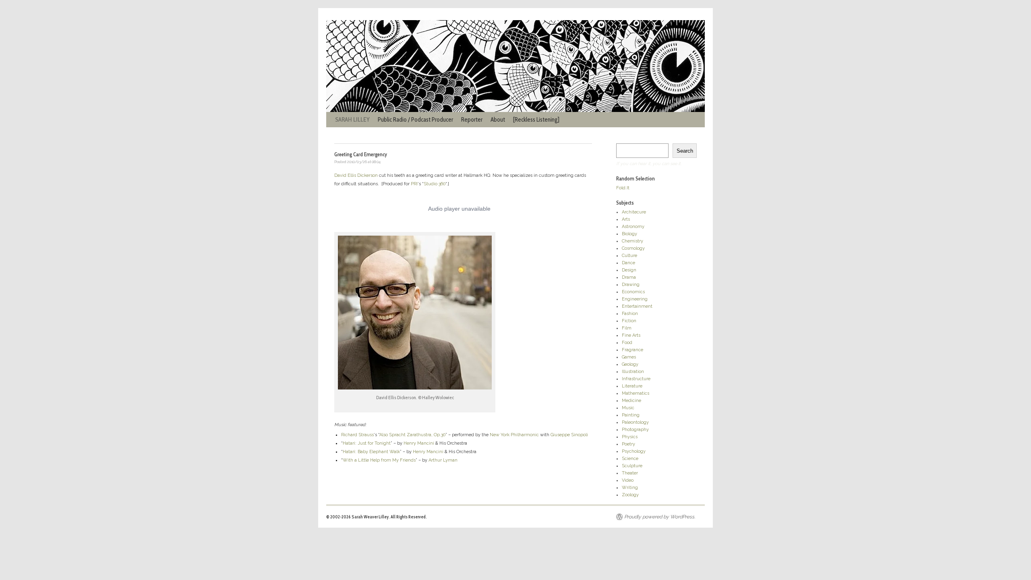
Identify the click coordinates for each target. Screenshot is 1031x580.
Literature (632, 386)
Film (626, 328)
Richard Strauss (357, 434)
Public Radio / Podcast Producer (415, 119)
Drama (629, 277)
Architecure (634, 212)
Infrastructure (636, 378)
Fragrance (632, 349)
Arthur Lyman (443, 460)
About (498, 119)
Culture (629, 255)
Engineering (635, 299)
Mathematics (635, 393)
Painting (631, 415)
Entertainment (637, 306)
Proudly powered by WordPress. (659, 517)
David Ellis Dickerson (356, 175)
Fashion (630, 313)
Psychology (634, 451)
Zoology (630, 494)
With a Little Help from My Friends (379, 460)
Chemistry (632, 241)
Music (628, 407)
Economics (633, 291)
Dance (628, 262)
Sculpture (632, 465)
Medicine (631, 400)
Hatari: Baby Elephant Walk (371, 451)
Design (629, 270)
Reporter (471, 119)
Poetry (628, 444)
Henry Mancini (419, 443)
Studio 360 (434, 183)
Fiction (629, 320)
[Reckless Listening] (536, 119)
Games (629, 357)
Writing (630, 487)
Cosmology (633, 248)
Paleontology (635, 422)
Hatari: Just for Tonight (367, 443)
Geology (630, 364)
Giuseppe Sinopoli (569, 434)
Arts (626, 219)
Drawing (631, 284)
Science (630, 458)
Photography (635, 429)
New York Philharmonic (514, 434)
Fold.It (622, 188)
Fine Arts (631, 335)
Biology (629, 233)
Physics (630, 436)
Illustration (633, 371)
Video (628, 480)
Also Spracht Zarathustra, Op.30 (412, 434)
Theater (630, 473)
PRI (414, 183)
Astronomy (633, 226)
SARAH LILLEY (352, 119)
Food (627, 342)
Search (685, 151)
